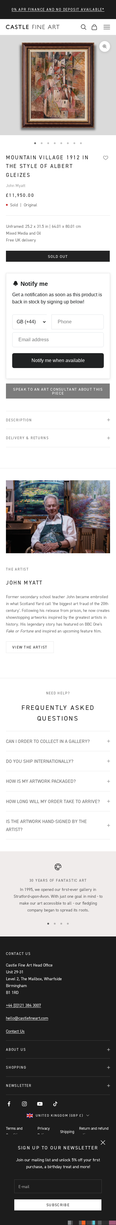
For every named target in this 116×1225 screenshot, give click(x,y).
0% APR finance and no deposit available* (58, 9)
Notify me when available (58, 360)
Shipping (67, 1131)
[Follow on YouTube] (40, 1104)
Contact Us (15, 1031)
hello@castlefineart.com (27, 1017)
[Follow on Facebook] (9, 1104)
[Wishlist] (105, 158)
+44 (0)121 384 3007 (23, 1005)
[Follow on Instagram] (24, 1104)
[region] (58, 888)
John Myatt (15, 185)
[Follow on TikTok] (55, 1104)
